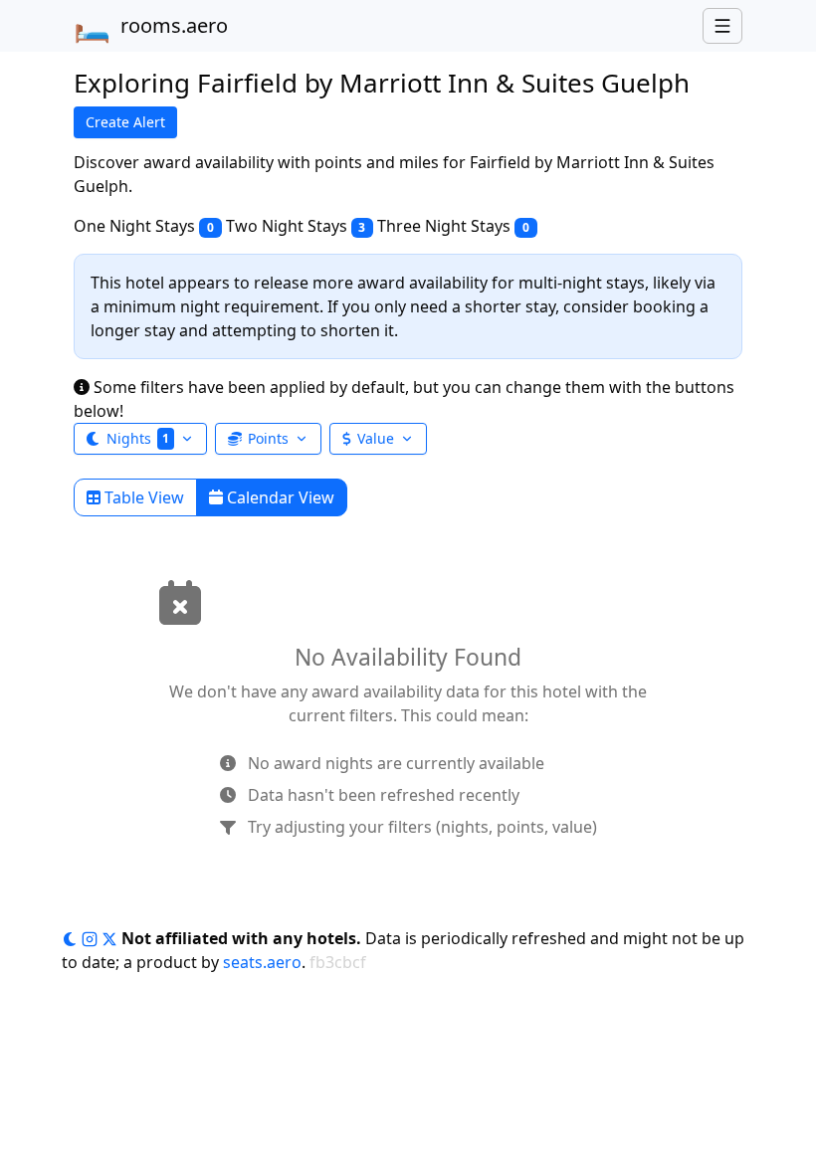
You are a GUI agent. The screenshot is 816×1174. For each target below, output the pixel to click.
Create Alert (125, 121)
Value (375, 438)
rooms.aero (151, 26)
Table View (142, 497)
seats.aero (262, 962)
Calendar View (278, 497)
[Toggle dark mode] (72, 938)
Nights (137, 438)
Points (268, 438)
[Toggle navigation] (722, 26)
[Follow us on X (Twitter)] (111, 938)
